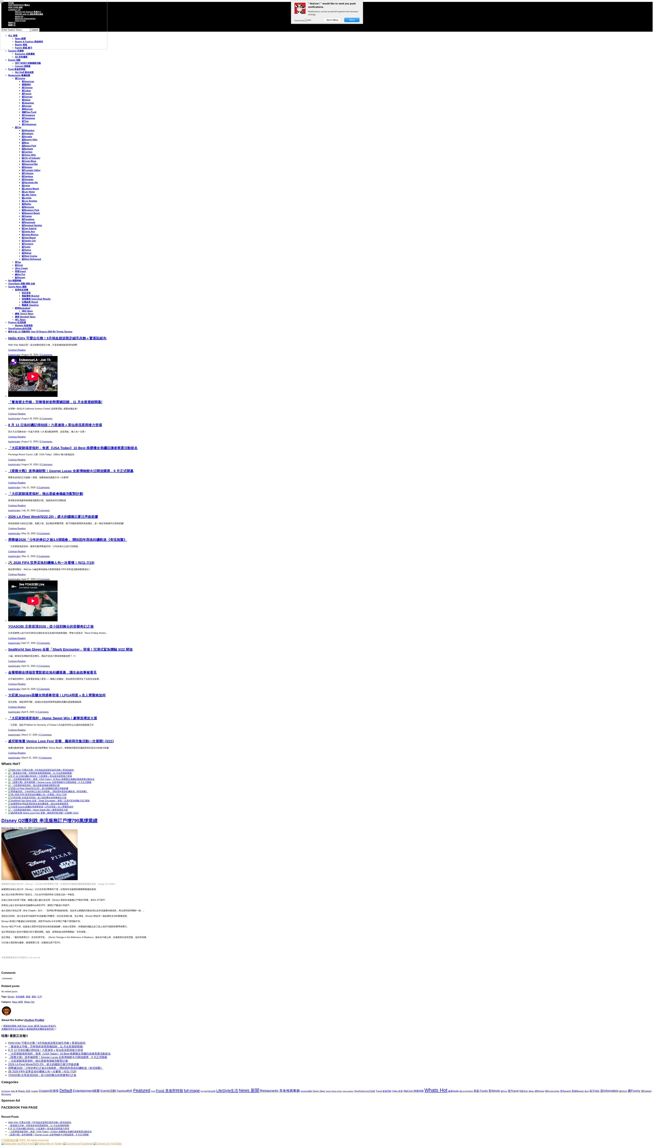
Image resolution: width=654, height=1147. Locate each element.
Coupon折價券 (49, 1091)
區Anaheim (27, 133)
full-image (192, 1091)
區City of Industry (31, 158)
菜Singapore (28, 115)
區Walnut (26, 253)
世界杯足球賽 (21, 289)
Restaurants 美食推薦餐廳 (280, 1091)
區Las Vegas (28, 191)
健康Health (453, 1091)
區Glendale (27, 179)
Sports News (319, 1091)
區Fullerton (28, 173)
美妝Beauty (578, 1091)
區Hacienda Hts (30, 182)
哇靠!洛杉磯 (11, 1140)
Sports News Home (334, 1091)
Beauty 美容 (24, 1091)
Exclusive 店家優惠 (25, 54)
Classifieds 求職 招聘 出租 (21, 283)
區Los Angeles (29, 201)
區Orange (27, 216)
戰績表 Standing (30, 305)
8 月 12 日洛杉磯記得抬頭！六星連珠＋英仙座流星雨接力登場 (55, 425)
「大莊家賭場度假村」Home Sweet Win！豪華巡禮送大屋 (52, 718)
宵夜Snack (20, 271)
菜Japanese (28, 103)
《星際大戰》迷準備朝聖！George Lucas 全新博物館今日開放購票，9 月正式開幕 (71, 471)
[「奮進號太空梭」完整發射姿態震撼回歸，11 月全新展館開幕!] (40, 773)
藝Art (587, 1091)
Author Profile (34, 1020)
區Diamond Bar (30, 164)
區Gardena (27, 176)
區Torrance (27, 244)
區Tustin (26, 247)
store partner (348, 1091)
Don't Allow (332, 20)
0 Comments (46, 354)
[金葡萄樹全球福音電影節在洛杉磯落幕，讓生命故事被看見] (38, 803)
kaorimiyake (14, 354)
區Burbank (27, 149)
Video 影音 (397, 1091)
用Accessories (552, 1091)
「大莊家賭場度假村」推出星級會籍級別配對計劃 (45, 494)
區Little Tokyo (29, 194)
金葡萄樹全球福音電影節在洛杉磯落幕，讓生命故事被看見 (52, 672)
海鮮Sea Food (29, 112)
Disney (11, 996)
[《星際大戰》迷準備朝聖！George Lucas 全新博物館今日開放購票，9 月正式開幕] (49, 782)
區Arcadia (27, 136)
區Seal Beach (29, 237)
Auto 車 (14, 1091)
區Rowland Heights (32, 225)
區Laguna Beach (30, 188)
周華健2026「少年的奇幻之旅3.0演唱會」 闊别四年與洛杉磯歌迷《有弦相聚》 (67, 540)
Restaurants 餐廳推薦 (19, 75)
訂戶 (39, 996)
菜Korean (27, 106)
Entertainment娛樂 (86, 1091)
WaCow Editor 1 (9, 828)
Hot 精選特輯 (14, 280)
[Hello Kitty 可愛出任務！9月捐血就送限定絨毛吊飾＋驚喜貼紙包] (41, 770)
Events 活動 (14, 60)
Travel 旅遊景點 (383, 1091)
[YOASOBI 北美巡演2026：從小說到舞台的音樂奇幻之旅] (37, 797)
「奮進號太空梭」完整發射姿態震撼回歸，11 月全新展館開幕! (55, 402)
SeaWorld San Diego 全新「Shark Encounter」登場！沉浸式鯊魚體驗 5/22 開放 (70, 649)
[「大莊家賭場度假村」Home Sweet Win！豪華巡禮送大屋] (38, 810)
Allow (352, 20)
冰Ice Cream (21, 268)
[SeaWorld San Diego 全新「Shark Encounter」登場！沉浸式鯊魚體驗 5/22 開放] (49, 800)
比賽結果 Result (30, 302)
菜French (26, 93)
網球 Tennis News (24, 313)
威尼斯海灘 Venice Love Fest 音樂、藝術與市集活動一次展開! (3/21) (61, 741)
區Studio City (29, 240)
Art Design (5, 1091)
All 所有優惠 (21, 57)
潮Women (539, 1091)
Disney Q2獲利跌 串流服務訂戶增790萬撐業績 (49, 820)
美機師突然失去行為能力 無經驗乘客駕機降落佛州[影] (27, 1029)
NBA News (27, 311)
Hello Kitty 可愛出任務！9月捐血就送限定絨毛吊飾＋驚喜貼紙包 (57, 338)
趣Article (623, 1091)
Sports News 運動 (17, 286)
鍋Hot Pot (20, 274)
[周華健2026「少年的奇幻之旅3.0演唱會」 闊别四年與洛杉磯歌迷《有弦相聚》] (48, 791)
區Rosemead (28, 222)
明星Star (523, 1091)
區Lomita (26, 198)
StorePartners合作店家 (20, 328)
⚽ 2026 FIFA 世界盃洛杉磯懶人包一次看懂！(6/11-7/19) (51, 562)
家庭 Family (481, 1090)
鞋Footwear (6, 1094)
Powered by (299, 20)
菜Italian (26, 100)
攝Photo (504, 1091)
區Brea (25, 142)
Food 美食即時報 (16, 69)
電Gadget (646, 1091)
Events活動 (108, 1091)
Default (65, 1090)
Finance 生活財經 (17, 322)
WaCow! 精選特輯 (413, 1090)
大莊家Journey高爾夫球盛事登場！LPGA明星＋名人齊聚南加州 (57, 695)
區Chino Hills (29, 155)
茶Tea (18, 262)
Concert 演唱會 (22, 66)
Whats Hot (29, 1002)
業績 (28, 996)
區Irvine (26, 185)
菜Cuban (26, 90)
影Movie (494, 1091)
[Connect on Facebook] (78, 1143)
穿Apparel (565, 1091)
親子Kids (594, 1090)
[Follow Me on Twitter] (49, 1143)
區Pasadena (28, 219)
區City (18, 127)
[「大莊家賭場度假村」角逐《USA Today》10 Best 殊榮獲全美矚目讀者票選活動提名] (51, 779)
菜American (28, 81)
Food (153, 1091)
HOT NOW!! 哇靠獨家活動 (28, 63)
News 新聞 (17, 1002)
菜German (27, 96)
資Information (609, 1091)
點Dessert (20, 277)
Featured (141, 1090)
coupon (34, 1091)
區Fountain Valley (31, 170)
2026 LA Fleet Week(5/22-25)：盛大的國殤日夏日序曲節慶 (53, 517)
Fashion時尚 (125, 1091)
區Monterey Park (30, 210)
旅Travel (513, 1091)
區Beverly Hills (29, 139)
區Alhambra (28, 130)
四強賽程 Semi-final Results (36, 299)
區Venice (26, 250)
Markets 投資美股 (24, 325)
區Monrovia (28, 207)
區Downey (27, 167)
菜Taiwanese (28, 118)
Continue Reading (17, 350)
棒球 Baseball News (25, 317)
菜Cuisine (20, 78)
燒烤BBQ (26, 84)
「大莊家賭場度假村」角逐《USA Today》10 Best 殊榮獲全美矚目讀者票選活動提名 (73, 448)
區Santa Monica (30, 234)
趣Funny (634, 1091)
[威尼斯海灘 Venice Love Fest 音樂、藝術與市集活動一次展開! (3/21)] (43, 813)
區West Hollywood (31, 259)
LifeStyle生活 (227, 1090)
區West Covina (29, 256)
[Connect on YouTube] (107, 1143)
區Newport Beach (31, 213)
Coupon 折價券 (16, 51)
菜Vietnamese (29, 124)
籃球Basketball (22, 308)
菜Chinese (27, 87)
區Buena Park (29, 145)
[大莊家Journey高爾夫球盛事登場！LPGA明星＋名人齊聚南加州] (40, 806)
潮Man (531, 1091)
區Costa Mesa (29, 161)
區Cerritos (27, 152)
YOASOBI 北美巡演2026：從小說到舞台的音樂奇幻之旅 (51, 626)
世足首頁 (26, 293)
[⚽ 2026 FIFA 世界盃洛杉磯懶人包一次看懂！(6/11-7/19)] (37, 794)
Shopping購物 (306, 1091)
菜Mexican (27, 109)
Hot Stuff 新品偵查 (24, 72)
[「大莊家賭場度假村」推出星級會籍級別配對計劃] (34, 785)
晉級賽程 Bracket (30, 296)
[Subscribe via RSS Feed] (17, 1143)
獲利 (34, 996)
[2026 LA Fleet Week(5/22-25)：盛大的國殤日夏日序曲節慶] (38, 788)
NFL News (20, 319)
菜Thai (25, 121)
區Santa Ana (28, 231)
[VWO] (308, 20)
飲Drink (19, 265)
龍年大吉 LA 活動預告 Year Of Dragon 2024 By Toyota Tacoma (40, 331)
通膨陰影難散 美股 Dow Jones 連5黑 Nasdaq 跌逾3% (29, 1026)
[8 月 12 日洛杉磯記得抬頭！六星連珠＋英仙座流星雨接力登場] (40, 776)
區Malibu (26, 204)
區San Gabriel (29, 228)
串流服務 (20, 996)
